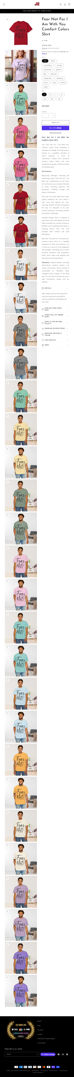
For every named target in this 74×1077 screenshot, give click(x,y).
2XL (45, 99)
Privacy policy (44, 1070)
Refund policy (35, 1070)
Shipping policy (64, 1070)
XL (62, 94)
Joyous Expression (15, 1070)
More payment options (55, 132)
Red (45, 61)
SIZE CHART (45, 106)
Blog (38, 1025)
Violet (46, 87)
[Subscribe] (37, 1054)
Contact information (38, 1072)
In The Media (41, 1043)
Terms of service (54, 1070)
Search (39, 1021)
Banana (58, 69)
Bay (45, 74)
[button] (4, 4)
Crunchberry (48, 65)
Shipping (44, 48)
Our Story (40, 1030)
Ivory (54, 82)
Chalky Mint (48, 78)
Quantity (44, 112)
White (53, 61)
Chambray (59, 78)
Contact (39, 1034)
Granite (59, 65)
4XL (59, 99)
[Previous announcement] (4, 11)
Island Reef (47, 69)
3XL (52, 99)
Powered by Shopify (25, 1070)
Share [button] (46, 40)
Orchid (63, 82)
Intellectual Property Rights (46, 1038)
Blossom (54, 74)
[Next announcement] (70, 11)
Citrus (46, 82)
